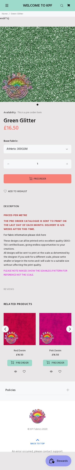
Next (69, 329)
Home (5, 14)
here (43, 235)
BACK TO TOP (37, 444)
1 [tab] (37, 105)
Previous (5, 329)
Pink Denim (55, 351)
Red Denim (20, 351)
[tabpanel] (37, 64)
